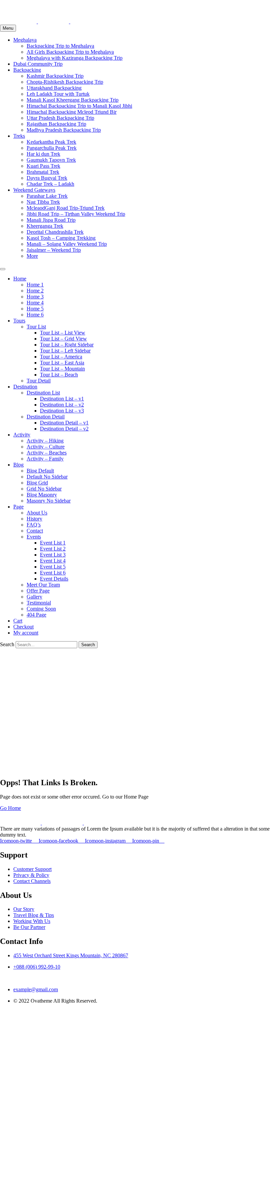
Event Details (54, 578)
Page (18, 506)
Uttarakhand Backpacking (54, 88)
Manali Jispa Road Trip (51, 220)
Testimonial (39, 603)
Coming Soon (41, 609)
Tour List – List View (62, 332)
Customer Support (32, 869)
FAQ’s (34, 524)
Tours (19, 320)
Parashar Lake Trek (47, 196)
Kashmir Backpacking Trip (55, 76)
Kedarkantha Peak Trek (51, 142)
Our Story (23, 909)
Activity (21, 434)
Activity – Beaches (47, 452)
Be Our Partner (29, 927)
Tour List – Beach (59, 374)
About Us (37, 512)
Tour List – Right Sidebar (67, 344)
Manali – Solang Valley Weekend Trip (67, 244)
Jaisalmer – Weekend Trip (54, 250)
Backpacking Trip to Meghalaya (60, 46)
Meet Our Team (43, 584)
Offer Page (38, 591)
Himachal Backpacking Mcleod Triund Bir (72, 112)
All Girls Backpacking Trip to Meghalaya (70, 52)
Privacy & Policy (31, 875)
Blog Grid (37, 482)
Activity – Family (45, 458)
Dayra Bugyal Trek (47, 178)
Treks (19, 136)
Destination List (43, 392)
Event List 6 (53, 572)
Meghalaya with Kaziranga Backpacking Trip (75, 58)
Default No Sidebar (47, 476)
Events (34, 536)
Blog (18, 464)
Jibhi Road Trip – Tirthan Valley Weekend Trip (76, 214)
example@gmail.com (35, 989)
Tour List (36, 326)
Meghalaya (25, 40)
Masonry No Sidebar (49, 500)
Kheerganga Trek (45, 226)
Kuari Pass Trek (43, 166)
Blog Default (40, 470)
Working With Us (31, 921)
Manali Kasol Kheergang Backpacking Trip (73, 100)
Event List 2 (53, 548)
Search (7, 644)
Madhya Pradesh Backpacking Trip (64, 130)
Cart (17, 621)
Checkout (23, 627)
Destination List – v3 (62, 410)
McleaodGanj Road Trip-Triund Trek (66, 208)
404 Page (36, 615)
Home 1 (35, 284)
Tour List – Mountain (62, 368)
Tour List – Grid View (63, 338)
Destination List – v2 (62, 404)
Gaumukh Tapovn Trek (51, 160)
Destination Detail (46, 416)
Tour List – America (61, 356)
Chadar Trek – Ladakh (50, 184)
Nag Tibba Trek (43, 202)
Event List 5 (53, 566)
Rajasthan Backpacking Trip (56, 124)
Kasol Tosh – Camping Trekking (61, 238)
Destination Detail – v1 (64, 422)
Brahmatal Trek (43, 172)
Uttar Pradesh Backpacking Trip (60, 118)
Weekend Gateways (34, 190)
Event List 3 (53, 554)
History (34, 518)
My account (25, 633)
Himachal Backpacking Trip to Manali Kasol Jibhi (79, 106)
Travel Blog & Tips (33, 915)
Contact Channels (32, 881)
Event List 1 (53, 542)
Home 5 (35, 308)
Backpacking (27, 70)
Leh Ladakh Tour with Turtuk (58, 94)
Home (19, 278)
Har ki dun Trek (43, 154)
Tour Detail (39, 380)
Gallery (34, 597)
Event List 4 (53, 560)
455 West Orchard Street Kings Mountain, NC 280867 (70, 955)
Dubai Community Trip (38, 64)
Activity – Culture (46, 446)
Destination (25, 386)
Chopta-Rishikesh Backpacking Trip (65, 82)
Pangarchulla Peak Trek (52, 148)
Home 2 (35, 290)
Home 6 (35, 314)
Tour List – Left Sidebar (65, 350)
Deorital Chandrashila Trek (55, 232)
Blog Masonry (42, 494)
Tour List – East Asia (62, 362)
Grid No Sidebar (44, 488)
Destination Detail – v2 (64, 428)
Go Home (10, 808)
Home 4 (35, 302)
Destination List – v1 (62, 398)
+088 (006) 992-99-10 (36, 967)
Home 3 (35, 296)
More (32, 256)
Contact (35, 530)
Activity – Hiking (45, 440)
